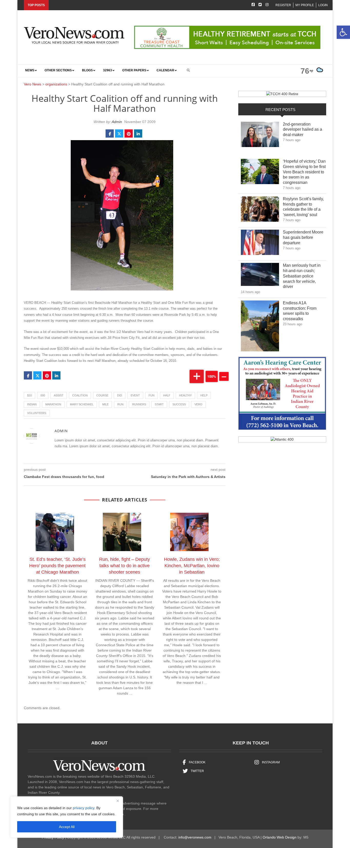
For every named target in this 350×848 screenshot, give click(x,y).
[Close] (118, 801)
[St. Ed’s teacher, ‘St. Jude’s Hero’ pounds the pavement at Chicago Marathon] (57, 533)
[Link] (260, 136)
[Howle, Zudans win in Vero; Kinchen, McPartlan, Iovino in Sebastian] (192, 533)
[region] (66, 817)
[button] (343, 32)
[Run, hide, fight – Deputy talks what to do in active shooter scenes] (124, 533)
